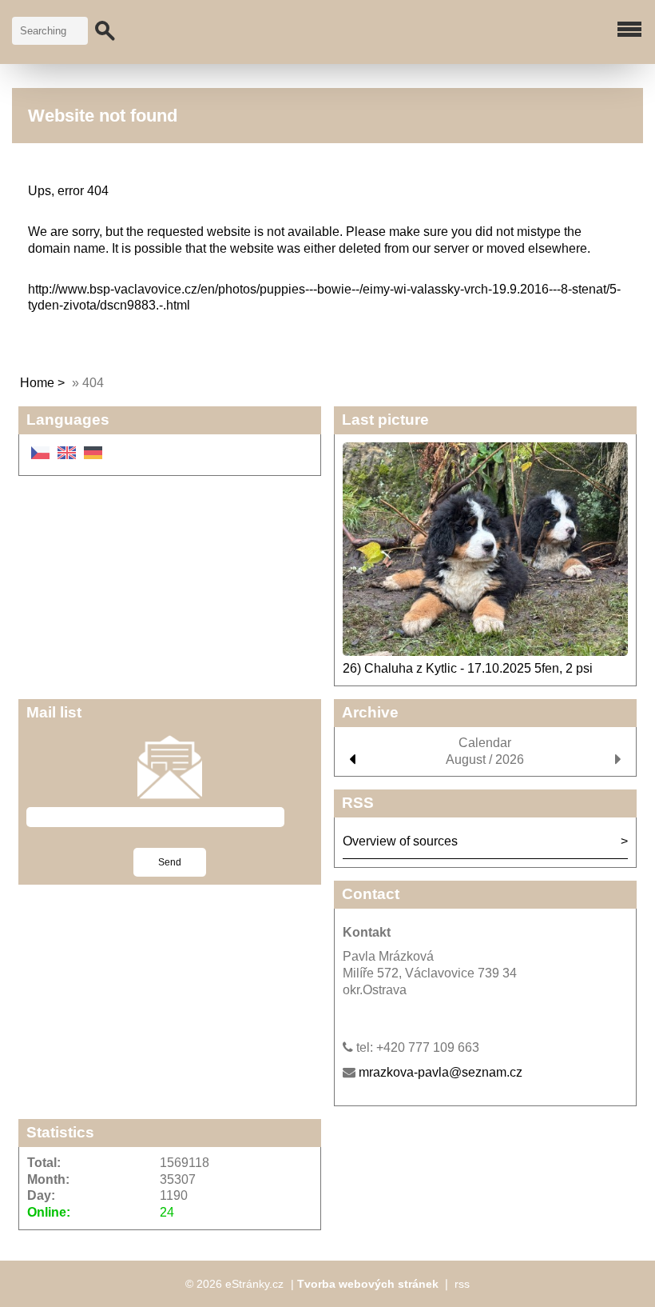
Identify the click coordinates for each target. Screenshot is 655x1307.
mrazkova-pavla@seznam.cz (440, 1072)
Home (37, 383)
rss (462, 1283)
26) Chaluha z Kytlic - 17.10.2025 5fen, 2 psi (468, 668)
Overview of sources (400, 841)
